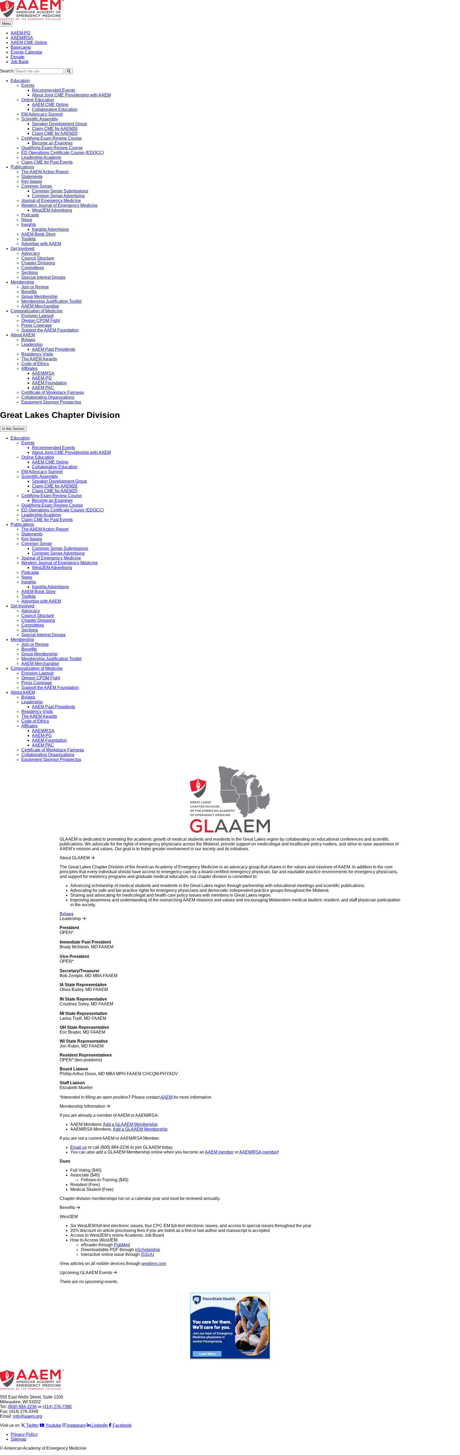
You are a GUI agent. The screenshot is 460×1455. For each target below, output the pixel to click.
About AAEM (23, 335)
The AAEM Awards (39, 359)
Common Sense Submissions (60, 191)
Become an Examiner (52, 143)
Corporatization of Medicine (37, 311)
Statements (32, 176)
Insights (28, 224)
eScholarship (147, 1249)
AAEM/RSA (22, 37)
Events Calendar (26, 52)
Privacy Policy (24, 1434)
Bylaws (28, 339)
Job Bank (19, 61)
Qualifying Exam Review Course (52, 148)
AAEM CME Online (29, 42)
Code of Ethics (35, 363)
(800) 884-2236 (22, 1406)
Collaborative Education (54, 109)
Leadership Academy (41, 157)
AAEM (166, 1097)
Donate (17, 57)
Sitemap (18, 1439)
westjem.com (153, 1263)
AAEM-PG (20, 33)
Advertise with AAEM (41, 243)
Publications (22, 167)
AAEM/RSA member (258, 1152)
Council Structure (37, 258)
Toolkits (28, 239)
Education (20, 80)
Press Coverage (36, 325)
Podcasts (30, 215)
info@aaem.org (27, 1416)
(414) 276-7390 (57, 1406)
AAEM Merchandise (40, 306)
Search (7, 71)
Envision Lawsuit (37, 315)
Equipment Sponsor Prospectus (51, 402)
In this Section (13, 429)
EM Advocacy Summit (42, 114)
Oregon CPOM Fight (40, 320)
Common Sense (36, 186)
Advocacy (30, 253)
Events (27, 85)
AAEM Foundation (49, 383)
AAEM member (219, 1152)
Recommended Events (53, 90)
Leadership (32, 344)
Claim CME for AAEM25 (54, 133)
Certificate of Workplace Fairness (52, 392)
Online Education (37, 100)
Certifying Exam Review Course (51, 138)
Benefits (29, 291)
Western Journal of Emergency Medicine (59, 205)
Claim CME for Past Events (47, 162)
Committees (32, 267)
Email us (78, 1147)
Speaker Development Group (59, 124)
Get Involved (22, 248)
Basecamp (21, 47)
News (26, 219)
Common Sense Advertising (58, 196)
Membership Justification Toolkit (51, 301)
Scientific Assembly (39, 119)
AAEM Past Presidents (53, 349)
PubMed (122, 1245)
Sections (29, 272)
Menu (6, 24)
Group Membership (39, 296)
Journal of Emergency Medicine (51, 200)
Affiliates (29, 368)
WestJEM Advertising (52, 210)
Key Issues (31, 181)
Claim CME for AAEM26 (54, 128)
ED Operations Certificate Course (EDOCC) (62, 152)
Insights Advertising (50, 229)
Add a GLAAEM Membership (130, 1124)
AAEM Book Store (38, 234)
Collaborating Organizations (47, 397)
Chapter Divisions (38, 263)
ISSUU (147, 1254)
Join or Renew (35, 287)
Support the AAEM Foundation (50, 330)
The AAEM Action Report (44, 172)
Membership (22, 282)
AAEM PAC (43, 387)
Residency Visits (37, 354)
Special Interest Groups (43, 277)
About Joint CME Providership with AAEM (71, 95)
